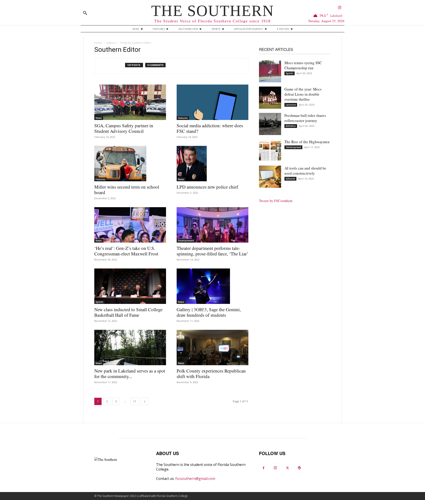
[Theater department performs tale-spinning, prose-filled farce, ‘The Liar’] (212, 225)
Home (98, 43)
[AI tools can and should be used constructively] (270, 177)
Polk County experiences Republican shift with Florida (211, 373)
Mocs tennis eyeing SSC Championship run (303, 65)
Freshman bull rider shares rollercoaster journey (305, 118)
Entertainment (186, 240)
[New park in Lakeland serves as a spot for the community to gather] (130, 347)
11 (134, 401)
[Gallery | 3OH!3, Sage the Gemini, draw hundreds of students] (212, 286)
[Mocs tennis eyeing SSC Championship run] (270, 71)
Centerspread (293, 147)
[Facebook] (263, 468)
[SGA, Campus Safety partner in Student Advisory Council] (130, 102)
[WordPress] (299, 468)
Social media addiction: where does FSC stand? (210, 128)
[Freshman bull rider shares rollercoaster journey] (270, 124)
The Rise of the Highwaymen (307, 141)
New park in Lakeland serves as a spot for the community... (129, 373)
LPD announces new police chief (207, 187)
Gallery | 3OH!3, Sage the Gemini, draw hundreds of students (209, 312)
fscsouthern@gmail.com (195, 478)
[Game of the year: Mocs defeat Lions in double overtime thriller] (270, 98)
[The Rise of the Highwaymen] (270, 150)
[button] (85, 12)
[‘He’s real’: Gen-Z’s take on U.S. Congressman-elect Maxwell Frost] (130, 225)
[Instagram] (339, 8)
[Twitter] (287, 468)
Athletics (291, 125)
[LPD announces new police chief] (212, 163)
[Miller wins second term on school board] (130, 163)
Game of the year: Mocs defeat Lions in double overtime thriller (303, 94)
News (99, 118)
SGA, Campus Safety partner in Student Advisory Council (123, 128)
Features (183, 118)
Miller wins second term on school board (126, 189)
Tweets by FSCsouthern (275, 200)
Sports (99, 301)
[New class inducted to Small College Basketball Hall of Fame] (130, 286)
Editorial (290, 178)
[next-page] (144, 401)
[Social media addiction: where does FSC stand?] (212, 102)
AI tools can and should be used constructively (305, 171)
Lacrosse (291, 104)
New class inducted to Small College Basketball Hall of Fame (128, 312)
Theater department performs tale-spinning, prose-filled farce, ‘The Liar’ (212, 251)
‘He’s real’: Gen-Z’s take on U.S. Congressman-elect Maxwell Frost (126, 251)
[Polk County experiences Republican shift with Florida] (212, 347)
